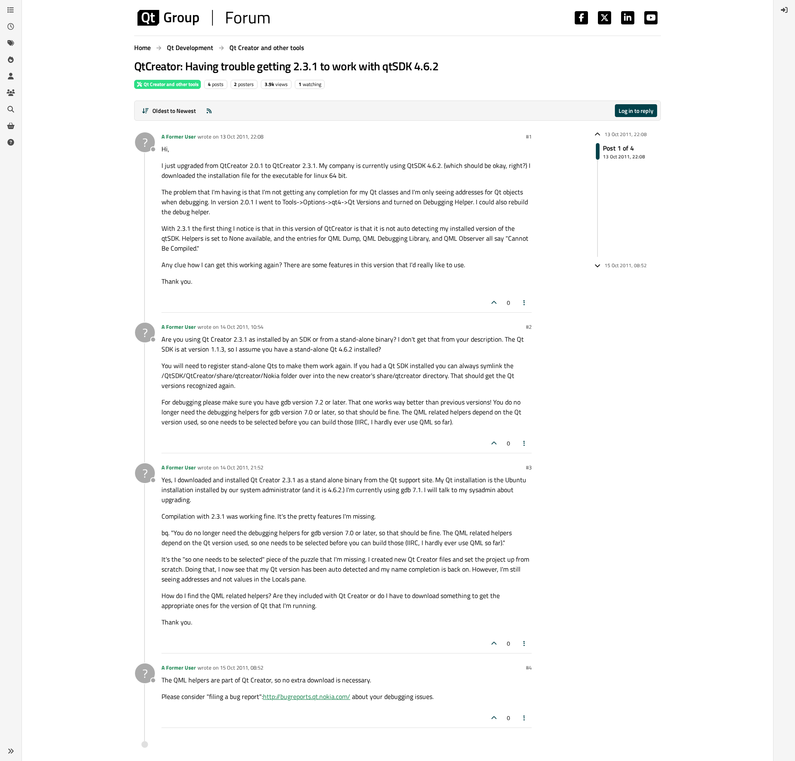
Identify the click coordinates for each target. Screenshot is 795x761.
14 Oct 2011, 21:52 (241, 467)
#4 (529, 667)
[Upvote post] (494, 302)
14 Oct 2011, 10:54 (241, 327)
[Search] (10, 109)
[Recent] (10, 26)
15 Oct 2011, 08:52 (241, 667)
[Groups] (10, 92)
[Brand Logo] (203, 18)
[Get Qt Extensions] (10, 125)
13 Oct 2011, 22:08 (241, 136)
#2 (529, 327)
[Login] (784, 10)
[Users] (10, 76)
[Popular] (10, 59)
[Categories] (10, 10)
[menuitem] (784, 10)
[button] (10, 751)
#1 (529, 136)
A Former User (178, 136)
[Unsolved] (10, 142)
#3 (529, 467)
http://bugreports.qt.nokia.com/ (306, 696)
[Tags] (10, 43)
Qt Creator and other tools (170, 84)
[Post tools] (524, 302)
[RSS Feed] (209, 110)
